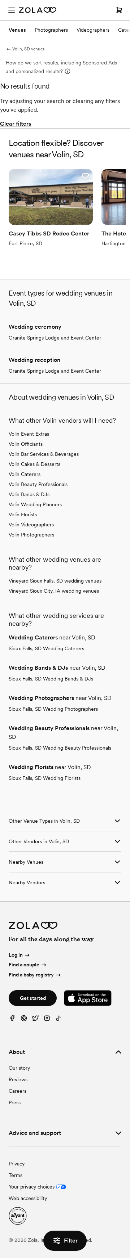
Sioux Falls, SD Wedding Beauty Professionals (60, 748)
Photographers (51, 30)
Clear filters (15, 123)
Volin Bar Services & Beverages (44, 454)
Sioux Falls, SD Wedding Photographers (53, 709)
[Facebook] (12, 1019)
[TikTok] (58, 1019)
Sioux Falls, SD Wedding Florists (45, 778)
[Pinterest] (23, 1019)
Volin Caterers (24, 474)
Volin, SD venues (28, 48)
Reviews (18, 1079)
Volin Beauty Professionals (38, 484)
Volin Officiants (26, 444)
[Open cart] (119, 10)
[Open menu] (11, 10)
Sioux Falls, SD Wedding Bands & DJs (51, 679)
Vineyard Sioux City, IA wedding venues (54, 591)
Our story (19, 1068)
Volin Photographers (31, 535)
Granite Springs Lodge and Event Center (55, 338)
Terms (15, 1175)
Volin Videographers (31, 524)
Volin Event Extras (29, 434)
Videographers (93, 30)
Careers (17, 1091)
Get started (33, 998)
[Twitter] (35, 1019)
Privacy (17, 1164)
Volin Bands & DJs (29, 494)
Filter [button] (71, 1240)
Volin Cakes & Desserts (34, 464)
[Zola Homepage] (37, 10)
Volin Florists (23, 514)
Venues (17, 30)
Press (15, 1102)
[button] (85, 176)
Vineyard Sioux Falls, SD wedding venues (55, 581)
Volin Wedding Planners (35, 504)
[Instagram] (47, 1019)
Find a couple (24, 964)
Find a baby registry (31, 975)
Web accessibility (28, 1198)
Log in (16, 955)
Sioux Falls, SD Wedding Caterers (46, 648)
